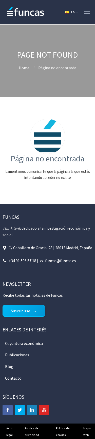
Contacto (13, 378)
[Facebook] (8, 410)
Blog (9, 366)
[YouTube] (44, 410)
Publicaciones (17, 354)
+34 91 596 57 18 (22, 260)
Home (24, 67)
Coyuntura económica (24, 343)
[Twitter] (20, 410)
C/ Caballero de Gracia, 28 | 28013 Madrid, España (50, 247)
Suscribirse (20, 310)
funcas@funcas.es (60, 260)
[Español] (71, 12)
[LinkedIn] (32, 410)
